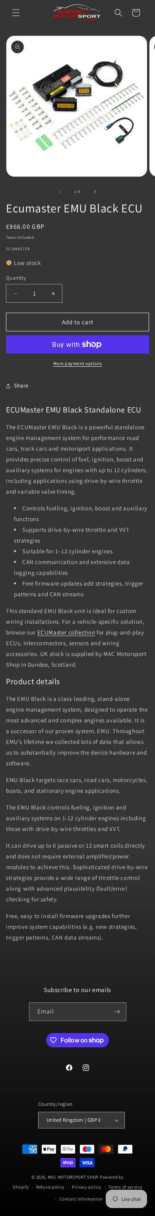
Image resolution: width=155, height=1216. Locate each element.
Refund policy (50, 1187)
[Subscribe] (117, 1011)
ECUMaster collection (66, 632)
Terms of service (125, 1187)
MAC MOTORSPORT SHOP (73, 1177)
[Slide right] (95, 191)
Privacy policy (86, 1187)
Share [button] (21, 385)
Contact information (81, 1199)
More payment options (77, 363)
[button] (16, 12)
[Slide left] (60, 191)
